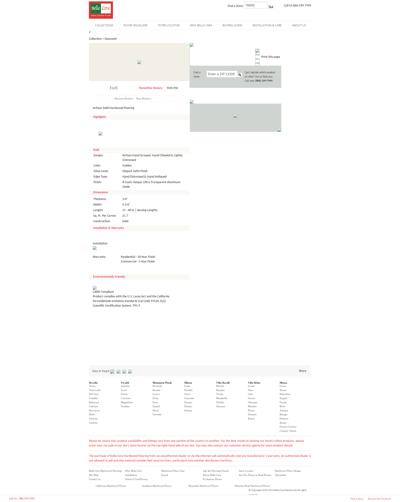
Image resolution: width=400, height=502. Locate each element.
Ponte (156, 398)
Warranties (280, 475)
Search (164, 475)
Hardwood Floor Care (172, 470)
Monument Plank (162, 382)
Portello (188, 390)
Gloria (124, 394)
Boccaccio (94, 410)
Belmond (94, 402)
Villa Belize (254, 382)
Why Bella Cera (133, 470)
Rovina (156, 390)
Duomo (188, 402)
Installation (131, 475)
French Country (288, 426)
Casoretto (189, 398)
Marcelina (285, 394)
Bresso (283, 422)
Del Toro (94, 394)
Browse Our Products (379, 498)
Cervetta (157, 414)
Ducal (156, 410)
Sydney (188, 410)
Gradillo (93, 398)
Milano (188, 382)
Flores (251, 410)
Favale (283, 402)
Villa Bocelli (223, 382)
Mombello (221, 398)
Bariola (220, 386)
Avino (92, 386)
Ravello (93, 382)
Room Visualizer (135, 25)
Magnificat (126, 402)
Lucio (124, 390)
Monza (283, 382)
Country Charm (288, 430)
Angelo (284, 398)
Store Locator (246, 470)
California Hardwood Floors (111, 485)
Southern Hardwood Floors (156, 485)
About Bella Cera (212, 475)
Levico (156, 394)
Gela (250, 394)
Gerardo (93, 418)
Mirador (252, 406)
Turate (219, 394)
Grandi (156, 406)
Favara (251, 398)
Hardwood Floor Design (288, 470)
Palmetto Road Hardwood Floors (252, 485)
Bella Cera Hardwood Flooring (105, 470)
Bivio (282, 406)
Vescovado (95, 390)
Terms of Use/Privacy (136, 479)
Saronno (220, 406)
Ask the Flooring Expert (216, 470)
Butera (251, 418)
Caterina (93, 406)
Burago (284, 414)
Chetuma (252, 402)
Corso (283, 386)
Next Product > (144, 98)
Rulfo (92, 414)
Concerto (126, 398)
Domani (252, 414)
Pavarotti (157, 386)
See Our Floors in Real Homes (255, 475)
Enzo (155, 402)
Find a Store (356, 498)
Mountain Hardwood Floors (203, 485)
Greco (187, 394)
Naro (250, 390)
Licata (251, 386)
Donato (188, 406)
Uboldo (220, 402)
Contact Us (94, 479)
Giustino (125, 406)
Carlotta (93, 422)
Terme (283, 390)
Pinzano (220, 390)
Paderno (284, 418)
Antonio (125, 386)
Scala (187, 386)
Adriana (284, 410)
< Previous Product (123, 98)
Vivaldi (125, 382)
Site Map (93, 475)
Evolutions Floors (212, 479)
